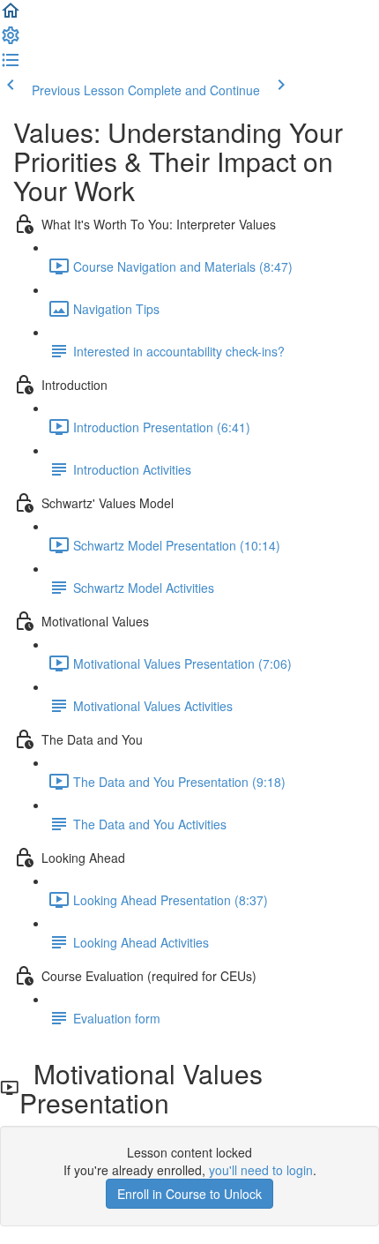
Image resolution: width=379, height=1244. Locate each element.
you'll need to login (261, 1170)
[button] (10, 16)
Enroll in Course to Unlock (189, 1194)
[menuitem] (10, 40)
